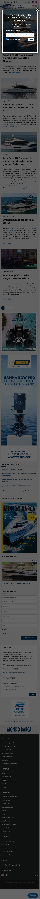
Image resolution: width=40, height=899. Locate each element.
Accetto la (13, 39)
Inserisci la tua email (13, 31)
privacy (17, 39)
